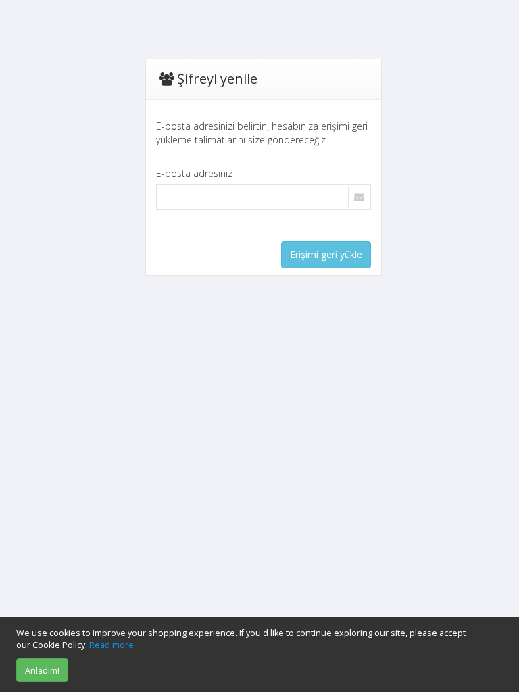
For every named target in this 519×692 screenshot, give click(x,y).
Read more (111, 645)
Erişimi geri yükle (326, 254)
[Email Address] (263, 197)
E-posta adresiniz (194, 173)
